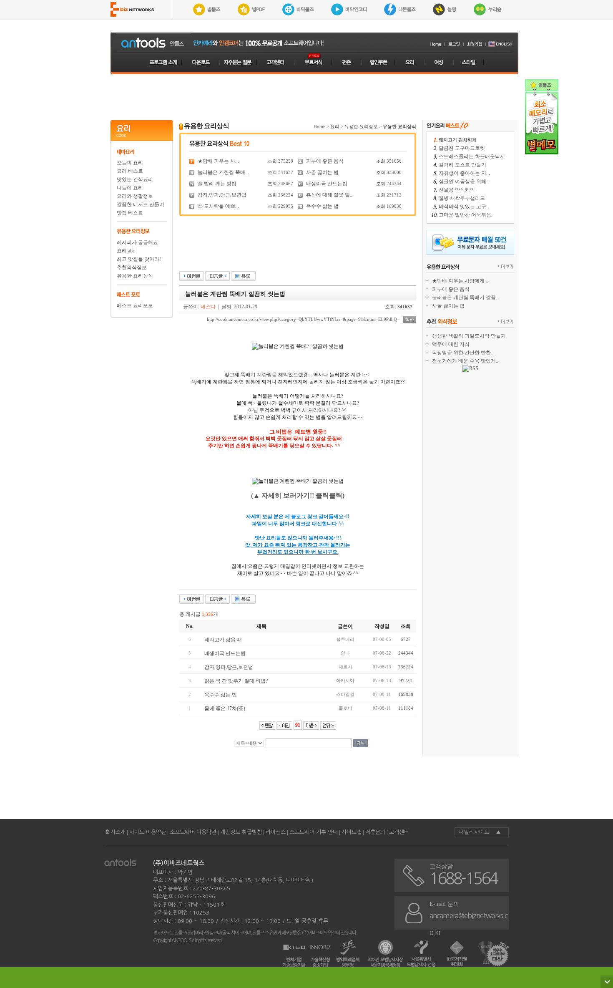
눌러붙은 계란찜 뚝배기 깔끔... (466, 297)
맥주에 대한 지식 (451, 344)
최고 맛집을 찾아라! (139, 259)
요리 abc (126, 251)
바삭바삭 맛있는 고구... (464, 206)
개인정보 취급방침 (241, 832)
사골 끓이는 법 (322, 172)
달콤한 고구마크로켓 (462, 148)
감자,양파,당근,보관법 (222, 195)
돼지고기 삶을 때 (223, 640)
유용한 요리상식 (135, 276)
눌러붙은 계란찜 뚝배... (223, 172)
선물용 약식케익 (457, 190)
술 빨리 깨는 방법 (217, 184)
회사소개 (116, 832)
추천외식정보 (132, 267)
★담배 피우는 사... (218, 161)
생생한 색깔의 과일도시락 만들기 (469, 336)
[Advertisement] (314, 97)
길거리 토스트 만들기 (462, 165)
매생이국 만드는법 (326, 184)
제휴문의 (375, 832)
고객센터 (399, 832)
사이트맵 (352, 832)
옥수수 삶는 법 (322, 206)
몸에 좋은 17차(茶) (224, 708)
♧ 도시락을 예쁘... (218, 206)
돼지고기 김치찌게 (458, 139)
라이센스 (276, 832)
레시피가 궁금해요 (137, 242)
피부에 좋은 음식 (325, 161)
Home (319, 126)
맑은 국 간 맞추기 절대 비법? (236, 681)
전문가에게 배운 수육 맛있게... (466, 361)
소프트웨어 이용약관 (193, 832)
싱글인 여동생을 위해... (464, 181)
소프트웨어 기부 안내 (313, 832)
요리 (334, 126)
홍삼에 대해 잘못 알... (330, 195)
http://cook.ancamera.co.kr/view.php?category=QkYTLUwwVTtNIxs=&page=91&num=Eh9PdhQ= (303, 319)
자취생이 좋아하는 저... (464, 173)
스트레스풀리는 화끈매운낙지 (472, 156)
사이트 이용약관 (147, 832)
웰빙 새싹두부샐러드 (462, 198)
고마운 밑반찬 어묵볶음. (465, 215)
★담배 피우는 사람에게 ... (461, 281)
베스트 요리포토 (135, 305)
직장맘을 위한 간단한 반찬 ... (464, 352)
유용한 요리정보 (361, 126)
